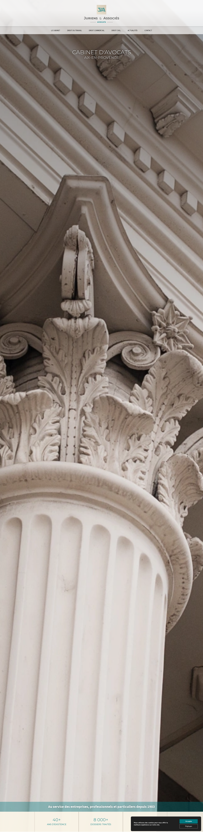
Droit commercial (96, 30)
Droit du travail (74, 30)
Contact (148, 30)
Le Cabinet (55, 30)
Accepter (188, 821)
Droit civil (116, 30)
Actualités (132, 30)
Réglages (188, 826)
